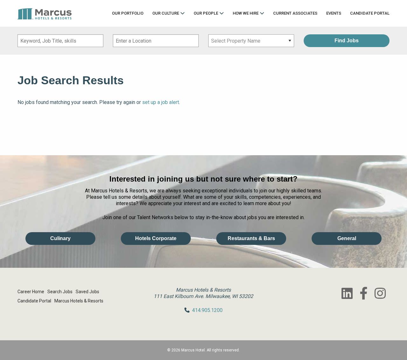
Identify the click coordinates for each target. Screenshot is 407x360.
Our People (206, 13)
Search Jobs (59, 291)
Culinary (60, 238)
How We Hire (246, 13)
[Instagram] (380, 293)
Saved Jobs (87, 291)
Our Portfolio (127, 13)
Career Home (30, 291)
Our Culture (165, 13)
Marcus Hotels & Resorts (78, 300)
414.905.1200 (207, 310)
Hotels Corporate (155, 238)
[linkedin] (347, 293)
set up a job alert (160, 102)
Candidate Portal (370, 13)
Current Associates (295, 13)
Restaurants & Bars (251, 238)
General (346, 238)
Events (333, 13)
